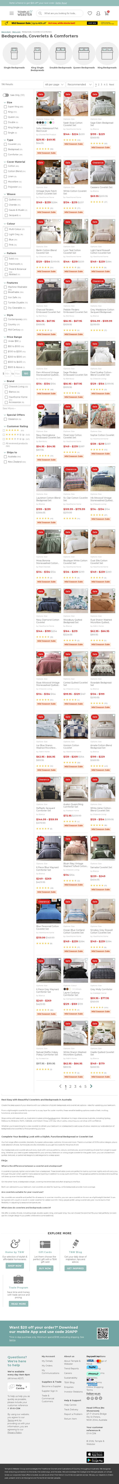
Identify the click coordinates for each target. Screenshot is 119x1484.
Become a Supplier (51, 1386)
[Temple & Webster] (25, 13)
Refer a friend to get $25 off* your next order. (38, 3)
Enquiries (68, 1387)
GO (26, 373)
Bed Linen (16, 32)
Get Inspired (75, 1268)
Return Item (70, 1419)
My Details (47, 1361)
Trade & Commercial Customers (48, 1398)
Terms (11, 1420)
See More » (9, 408)
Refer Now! (61, 3)
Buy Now (45, 1268)
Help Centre (70, 1405)
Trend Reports (71, 1368)
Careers (68, 1373)
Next (112, 84)
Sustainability (70, 1378)
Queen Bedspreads (84, 67)
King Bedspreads (107, 67)
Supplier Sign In (50, 1391)
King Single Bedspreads (37, 69)
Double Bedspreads (61, 67)
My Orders (47, 1365)
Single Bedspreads (14, 67)
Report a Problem (73, 1414)
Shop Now (14, 1265)
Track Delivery (71, 1409)
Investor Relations (73, 1391)
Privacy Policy (15, 1432)
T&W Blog (69, 1382)
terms (12, 1340)
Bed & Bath (6, 32)
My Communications (50, 1371)
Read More (18, 1304)
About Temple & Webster (72, 1362)
